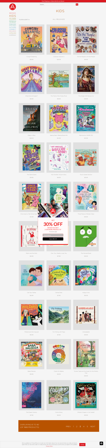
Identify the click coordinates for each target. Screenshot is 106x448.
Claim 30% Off (53, 239)
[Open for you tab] (101, 443)
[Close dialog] (66, 205)
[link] (53, 211)
